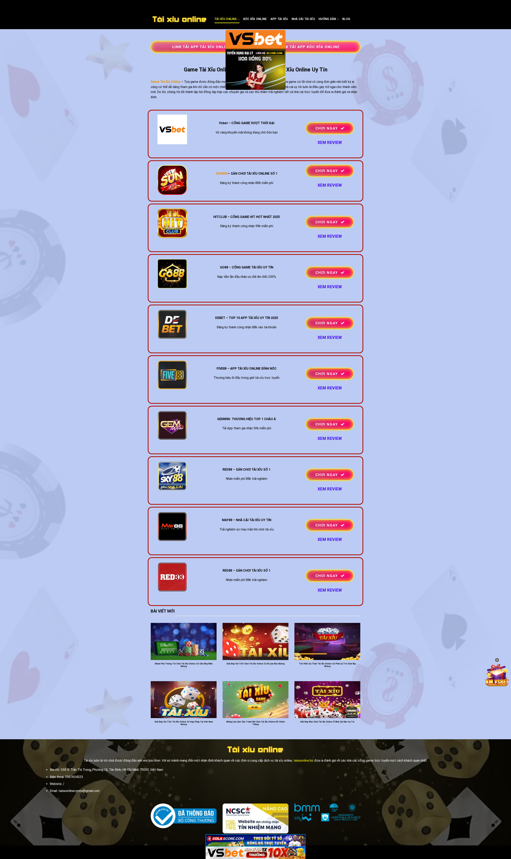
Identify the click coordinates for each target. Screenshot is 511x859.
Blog (346, 19)
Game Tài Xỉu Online (165, 82)
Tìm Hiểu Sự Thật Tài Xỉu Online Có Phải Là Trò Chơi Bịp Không (327, 665)
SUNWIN (222, 173)
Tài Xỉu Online (226, 19)
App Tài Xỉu (279, 19)
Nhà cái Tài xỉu (303, 19)
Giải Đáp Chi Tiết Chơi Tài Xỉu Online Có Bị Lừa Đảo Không (256, 664)
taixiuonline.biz (303, 760)
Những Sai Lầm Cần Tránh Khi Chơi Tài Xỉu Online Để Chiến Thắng (255, 723)
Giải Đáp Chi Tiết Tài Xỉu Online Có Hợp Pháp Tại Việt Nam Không (183, 723)
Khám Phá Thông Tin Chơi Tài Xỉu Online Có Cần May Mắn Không (184, 665)
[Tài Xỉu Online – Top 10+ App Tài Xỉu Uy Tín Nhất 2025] (180, 19)
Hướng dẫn (327, 19)
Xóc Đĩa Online (255, 19)
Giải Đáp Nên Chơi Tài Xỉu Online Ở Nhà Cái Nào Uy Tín (327, 722)
